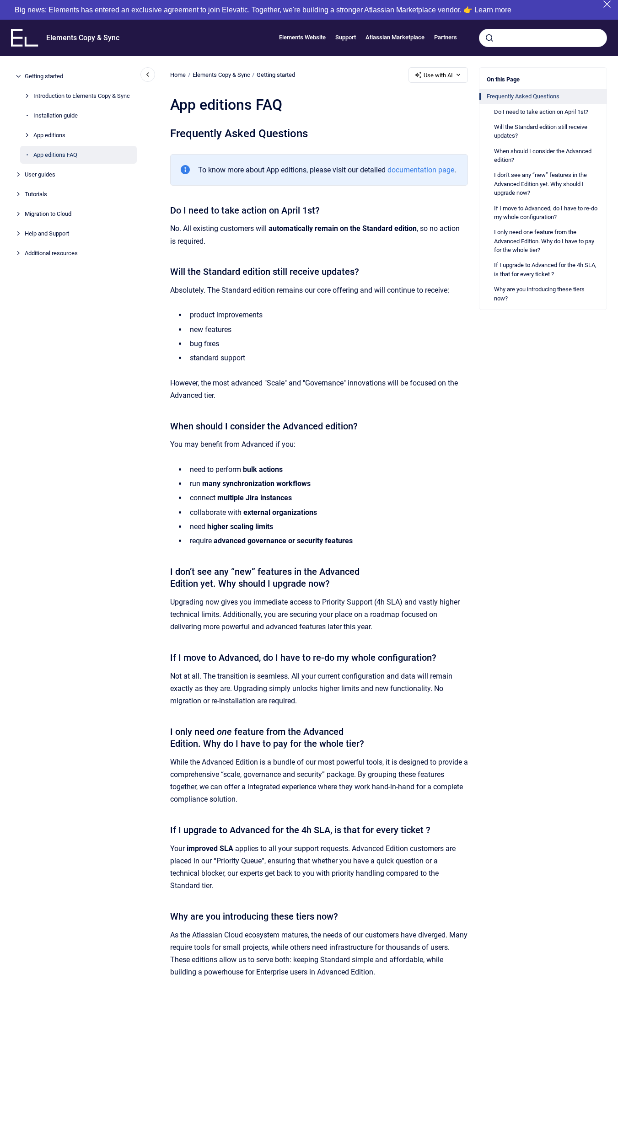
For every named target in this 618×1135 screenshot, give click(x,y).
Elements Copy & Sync (82, 37)
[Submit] (489, 38)
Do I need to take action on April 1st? (541, 111)
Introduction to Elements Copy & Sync (81, 95)
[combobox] (543, 38)
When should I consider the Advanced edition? (542, 155)
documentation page (420, 170)
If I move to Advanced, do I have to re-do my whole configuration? (545, 212)
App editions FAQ (55, 154)
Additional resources (51, 253)
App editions (49, 135)
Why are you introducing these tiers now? (539, 294)
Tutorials (36, 194)
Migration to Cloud (48, 213)
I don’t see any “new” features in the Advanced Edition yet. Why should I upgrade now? (540, 183)
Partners (445, 37)
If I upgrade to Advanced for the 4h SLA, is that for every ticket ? (545, 270)
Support (345, 37)
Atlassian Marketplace (395, 37)
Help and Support (47, 233)
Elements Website (302, 37)
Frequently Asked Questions (523, 96)
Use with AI (438, 75)
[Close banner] (607, 4)
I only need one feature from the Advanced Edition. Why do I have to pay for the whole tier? (544, 241)
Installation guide (55, 115)
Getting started (44, 76)
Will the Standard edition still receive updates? (540, 131)
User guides (40, 174)
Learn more (492, 10)
